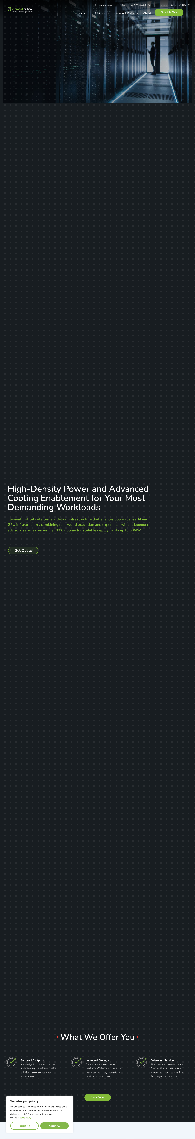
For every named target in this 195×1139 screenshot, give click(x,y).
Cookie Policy (24, 1117)
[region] (39, 1114)
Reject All (24, 1126)
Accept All (54, 1126)
